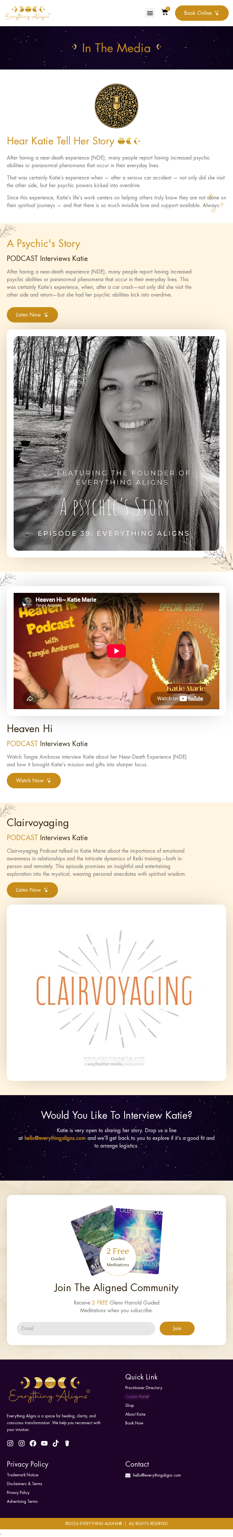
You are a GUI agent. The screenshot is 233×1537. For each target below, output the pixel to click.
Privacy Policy (18, 1493)
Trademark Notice (22, 1475)
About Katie (135, 1414)
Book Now (134, 1423)
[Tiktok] (55, 1443)
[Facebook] (33, 1443)
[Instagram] (10, 1443)
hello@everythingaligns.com (55, 1138)
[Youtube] (44, 1443)
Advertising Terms (22, 1501)
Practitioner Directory (143, 1388)
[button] (150, 13)
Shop (129, 1405)
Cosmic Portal (137, 1397)
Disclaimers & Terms (24, 1484)
